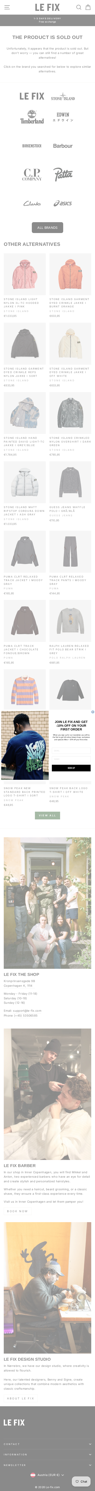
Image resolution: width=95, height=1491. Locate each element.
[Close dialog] (93, 712)
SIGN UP (71, 768)
